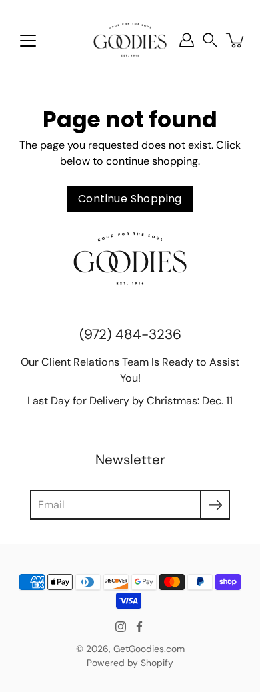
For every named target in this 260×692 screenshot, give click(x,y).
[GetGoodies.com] (130, 40)
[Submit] (215, 505)
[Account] (186, 40)
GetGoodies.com (149, 649)
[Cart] (236, 40)
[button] (210, 40)
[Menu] (28, 41)
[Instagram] (121, 626)
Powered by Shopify (130, 663)
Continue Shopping (130, 198)
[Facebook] (139, 626)
